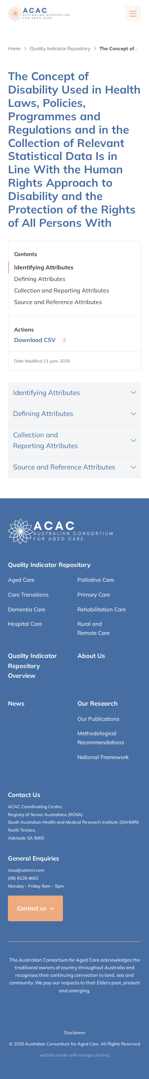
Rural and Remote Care (93, 628)
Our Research (97, 703)
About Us (91, 655)
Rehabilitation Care (101, 609)
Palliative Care (95, 579)
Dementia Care (26, 609)
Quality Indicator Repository (60, 48)
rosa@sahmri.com (26, 870)
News (16, 703)
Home (14, 48)
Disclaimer (74, 1032)
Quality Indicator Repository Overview (32, 665)
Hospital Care (25, 623)
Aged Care (21, 579)
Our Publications (98, 718)
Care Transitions (28, 594)
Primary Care (93, 594)
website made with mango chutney (74, 1055)
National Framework (103, 757)
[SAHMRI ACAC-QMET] (38, 13)
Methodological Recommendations (100, 738)
